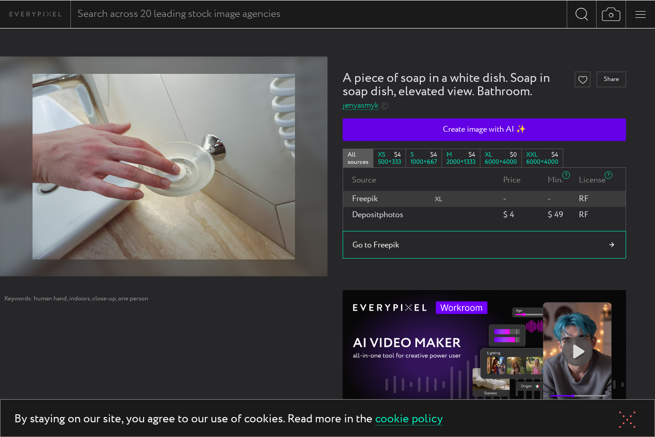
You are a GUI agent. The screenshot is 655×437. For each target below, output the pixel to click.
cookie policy (409, 419)
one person (133, 298)
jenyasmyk (361, 105)
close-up (104, 298)
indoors (79, 298)
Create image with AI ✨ (484, 129)
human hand (50, 298)
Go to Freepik (375, 245)
